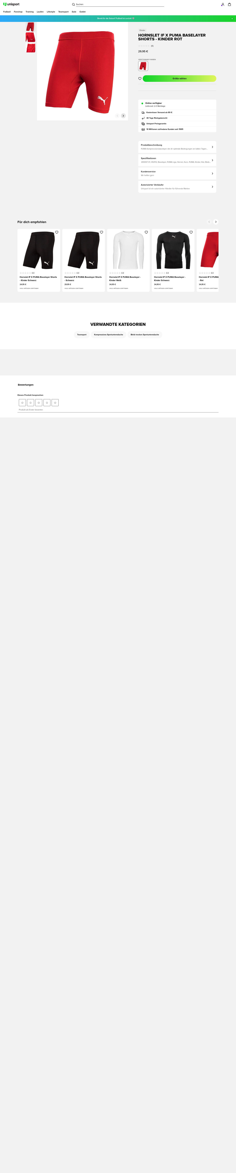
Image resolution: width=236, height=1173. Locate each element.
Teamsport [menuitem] (63, 12)
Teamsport (81, 335)
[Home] (11, 4)
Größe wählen (180, 78)
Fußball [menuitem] (7, 12)
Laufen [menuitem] (40, 12)
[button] (30, 37)
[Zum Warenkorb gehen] (229, 4)
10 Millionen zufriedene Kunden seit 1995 (164, 129)
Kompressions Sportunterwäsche (108, 335)
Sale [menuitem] (74, 12)
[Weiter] (123, 115)
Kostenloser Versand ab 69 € (159, 112)
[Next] (216, 222)
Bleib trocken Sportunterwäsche (145, 335)
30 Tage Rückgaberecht (156, 118)
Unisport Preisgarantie (156, 124)
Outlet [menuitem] (82, 12)
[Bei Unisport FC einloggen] (223, 4)
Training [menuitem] (30, 12)
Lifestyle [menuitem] (51, 12)
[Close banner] (232, 18)
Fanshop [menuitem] (18, 12)
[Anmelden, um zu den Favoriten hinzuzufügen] (140, 78)
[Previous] (209, 222)
